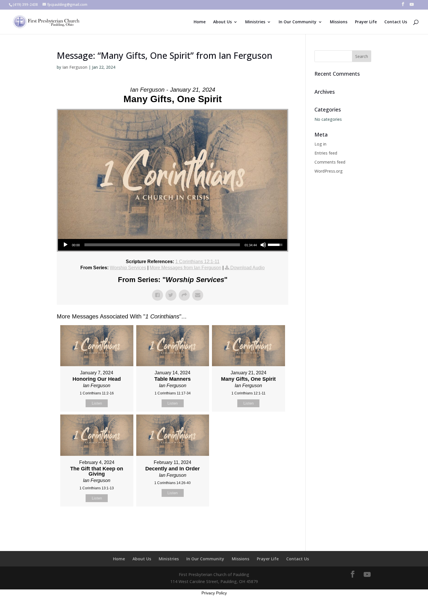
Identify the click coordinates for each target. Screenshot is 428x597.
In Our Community (297, 22)
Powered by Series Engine (266, 521)
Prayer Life (366, 22)
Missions (338, 22)
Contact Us (395, 22)
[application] (172, 245)
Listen (97, 403)
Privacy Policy (214, 593)
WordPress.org (328, 171)
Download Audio (247, 267)
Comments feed (329, 162)
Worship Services (128, 267)
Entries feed (325, 153)
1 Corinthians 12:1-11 (197, 261)
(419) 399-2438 (25, 4)
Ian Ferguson (74, 67)
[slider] (162, 244)
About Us (222, 22)
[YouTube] (411, 6)
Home (200, 22)
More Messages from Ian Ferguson (185, 267)
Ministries (255, 22)
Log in (320, 144)
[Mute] (263, 245)
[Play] (65, 245)
